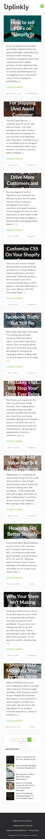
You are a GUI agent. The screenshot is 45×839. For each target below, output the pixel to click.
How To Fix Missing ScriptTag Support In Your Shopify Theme (24, 795)
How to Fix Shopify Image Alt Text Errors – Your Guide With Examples (26, 787)
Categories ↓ (32, 165)
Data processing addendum (16, 830)
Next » (22, 743)
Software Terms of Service (22, 825)
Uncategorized (32, 93)
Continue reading (14, 87)
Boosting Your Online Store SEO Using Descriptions (25, 776)
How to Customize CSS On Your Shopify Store (26, 758)
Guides (32, 584)
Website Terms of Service (22, 821)
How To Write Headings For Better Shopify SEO (26, 766)
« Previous (14, 740)
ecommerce (32, 373)
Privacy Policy (33, 830)
